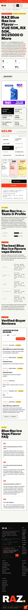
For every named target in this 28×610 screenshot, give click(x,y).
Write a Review (20, 338)
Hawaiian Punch (7, 155)
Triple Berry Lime (19, 155)
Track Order (24, 571)
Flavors (9, 9)
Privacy (4, 586)
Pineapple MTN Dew (19, 148)
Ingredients (4, 567)
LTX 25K (24, 542)
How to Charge (5, 569)
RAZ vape (22, 46)
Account (4, 591)
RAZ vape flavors (18, 54)
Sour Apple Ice (19, 143)
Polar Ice (5, 151)
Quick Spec (8, 76)
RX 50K (4, 298)
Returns (24, 575)
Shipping (24, 573)
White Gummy (6, 143)
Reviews (4, 571)
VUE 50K (10, 48)
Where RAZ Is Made (6, 573)
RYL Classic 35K (21, 49)
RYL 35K (24, 540)
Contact (24, 562)
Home (3, 9)
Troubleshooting (6, 564)
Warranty (24, 567)
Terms (3, 589)
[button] (25, 607)
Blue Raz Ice (6, 147)
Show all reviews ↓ (10, 416)
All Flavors (24, 550)
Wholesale (4, 582)
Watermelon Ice (19, 151)
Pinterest (4, 543)
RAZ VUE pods (21, 265)
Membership (5, 584)
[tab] (7, 111)
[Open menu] (21, 5)
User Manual (5, 562)
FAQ (23, 564)
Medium (10, 543)
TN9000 (10, 49)
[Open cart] (17, 5)
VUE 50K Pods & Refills (24, 533)
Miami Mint (5, 139)
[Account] (14, 5)
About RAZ (4, 580)
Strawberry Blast (18, 140)
